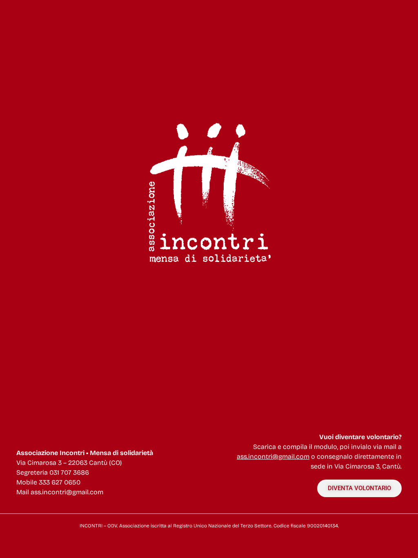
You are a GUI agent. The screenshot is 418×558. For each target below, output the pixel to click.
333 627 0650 (59, 482)
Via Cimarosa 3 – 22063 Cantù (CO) (69, 462)
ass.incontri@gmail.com (67, 492)
